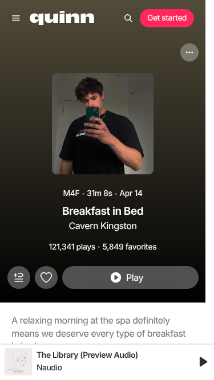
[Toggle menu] (16, 18)
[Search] (128, 18)
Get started (167, 18)
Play (134, 277)
